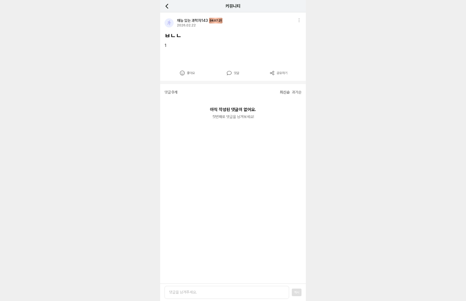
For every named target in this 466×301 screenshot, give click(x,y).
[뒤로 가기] (170, 6)
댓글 (236, 73)
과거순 (296, 92)
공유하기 (282, 73)
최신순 (285, 92)
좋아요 (191, 73)
